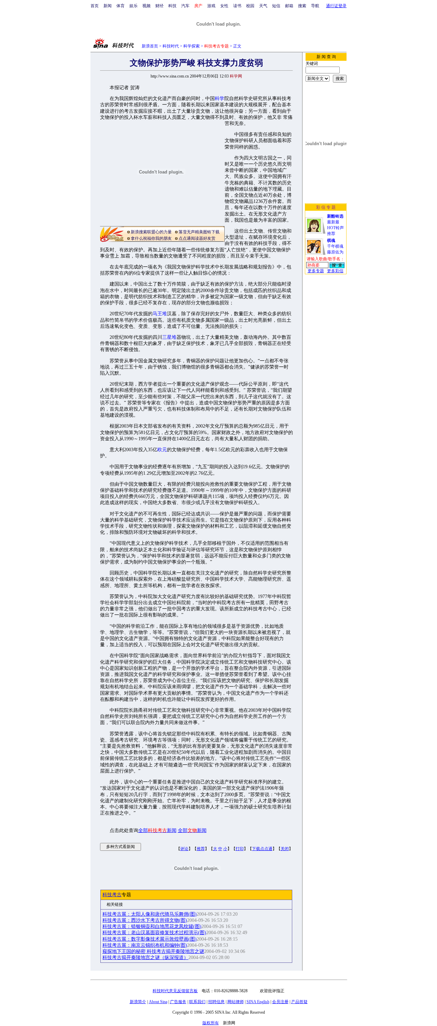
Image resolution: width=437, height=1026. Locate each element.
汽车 (185, 5)
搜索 (302, 5)
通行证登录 (336, 5)
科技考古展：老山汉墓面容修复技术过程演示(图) (154, 932)
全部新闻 (157, 830)
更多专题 (316, 270)
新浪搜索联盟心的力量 (151, 232)
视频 (146, 5)
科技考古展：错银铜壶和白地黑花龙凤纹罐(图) (151, 926)
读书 (237, 5)
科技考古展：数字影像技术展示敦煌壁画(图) (149, 939)
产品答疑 (299, 1001)
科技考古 (112, 894)
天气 (263, 5)
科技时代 (171, 46)
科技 (172, 5)
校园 (250, 5)
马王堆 (160, 313)
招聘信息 (216, 1001)
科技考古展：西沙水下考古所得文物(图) (144, 920)
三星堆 (169, 337)
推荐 (201, 848)
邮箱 (289, 5)
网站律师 (235, 1001)
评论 (184, 848)
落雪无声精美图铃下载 (199, 232)
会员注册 (280, 1001)
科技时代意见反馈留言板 (175, 990)
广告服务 (178, 1001)
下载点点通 (262, 848)
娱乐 (133, 5)
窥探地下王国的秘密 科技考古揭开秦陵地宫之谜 (153, 951)
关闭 (285, 848)
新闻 (107, 5)
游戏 (211, 5)
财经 (159, 5)
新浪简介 (138, 1001)
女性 (224, 5)
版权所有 (210, 1023)
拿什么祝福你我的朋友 (151, 238)
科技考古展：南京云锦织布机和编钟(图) (144, 945)
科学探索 (191, 46)
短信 (276, 5)
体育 (120, 5)
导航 (315, 5)
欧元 (162, 449)
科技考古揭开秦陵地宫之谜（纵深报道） (145, 957)
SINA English (257, 1001)
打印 (240, 848)
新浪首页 (150, 46)
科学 (219, 98)
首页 (94, 5)
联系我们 (197, 1001)
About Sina (158, 1001)
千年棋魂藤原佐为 (335, 246)
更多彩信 (335, 270)
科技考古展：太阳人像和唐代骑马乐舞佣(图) (149, 914)
